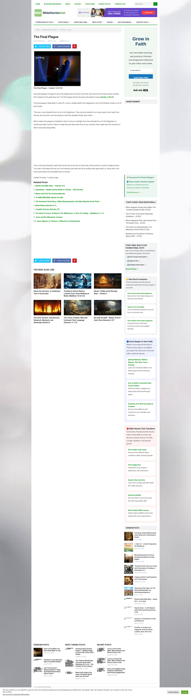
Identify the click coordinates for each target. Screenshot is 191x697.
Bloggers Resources (52, 4)
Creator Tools (142, 22)
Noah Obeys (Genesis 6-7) (45, 205)
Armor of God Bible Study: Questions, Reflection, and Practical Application (116, 670)
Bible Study (97, 22)
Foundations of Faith (44, 22)
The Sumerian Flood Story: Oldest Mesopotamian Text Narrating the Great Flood (67, 201)
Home (38, 4)
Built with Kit (141, 90)
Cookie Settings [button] (173, 692)
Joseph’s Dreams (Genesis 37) (47, 209)
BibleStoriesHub (44, 687)
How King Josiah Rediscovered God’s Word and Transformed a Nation (145, 535)
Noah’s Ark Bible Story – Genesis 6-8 (50, 186)
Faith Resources (124, 22)
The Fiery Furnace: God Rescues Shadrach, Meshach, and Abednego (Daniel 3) (46, 320)
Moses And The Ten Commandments (50, 194)
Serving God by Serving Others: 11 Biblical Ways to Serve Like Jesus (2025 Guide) (84, 651)
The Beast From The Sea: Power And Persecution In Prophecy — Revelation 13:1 (145, 568)
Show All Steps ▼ (132, 269)
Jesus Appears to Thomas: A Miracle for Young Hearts (58, 221)
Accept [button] (184, 692)
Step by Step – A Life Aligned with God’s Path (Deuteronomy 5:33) (145, 610)
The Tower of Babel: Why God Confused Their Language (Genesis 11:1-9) (75, 320)
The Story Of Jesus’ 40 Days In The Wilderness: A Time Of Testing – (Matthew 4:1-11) (69, 213)
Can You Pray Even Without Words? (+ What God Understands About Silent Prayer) (52, 670)
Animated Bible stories (49, 30)
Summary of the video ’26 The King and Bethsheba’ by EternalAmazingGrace (144, 590)
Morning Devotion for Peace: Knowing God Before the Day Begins (144, 557)
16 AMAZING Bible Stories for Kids (49, 197)
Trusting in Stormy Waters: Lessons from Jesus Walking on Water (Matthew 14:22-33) (76, 293)
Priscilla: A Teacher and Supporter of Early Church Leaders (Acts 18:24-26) (143, 630)
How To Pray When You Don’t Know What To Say (52, 650)
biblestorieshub (39, 41)
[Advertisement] (78, 147)
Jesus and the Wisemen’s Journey (48, 217)
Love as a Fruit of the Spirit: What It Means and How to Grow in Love (116, 660)
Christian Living (80, 22)
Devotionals (63, 22)
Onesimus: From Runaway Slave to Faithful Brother (53, 661)
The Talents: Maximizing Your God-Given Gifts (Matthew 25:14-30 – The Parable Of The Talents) (84, 663)
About (67, 4)
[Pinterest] (74, 46)
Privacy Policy (105, 4)
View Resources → (134, 192)
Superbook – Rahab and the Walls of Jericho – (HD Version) (59, 190)
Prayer (110, 22)
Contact (77, 4)
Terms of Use (120, 4)
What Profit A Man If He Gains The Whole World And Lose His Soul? (83, 674)
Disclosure (90, 4)
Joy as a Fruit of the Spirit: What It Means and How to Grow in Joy (116, 650)
